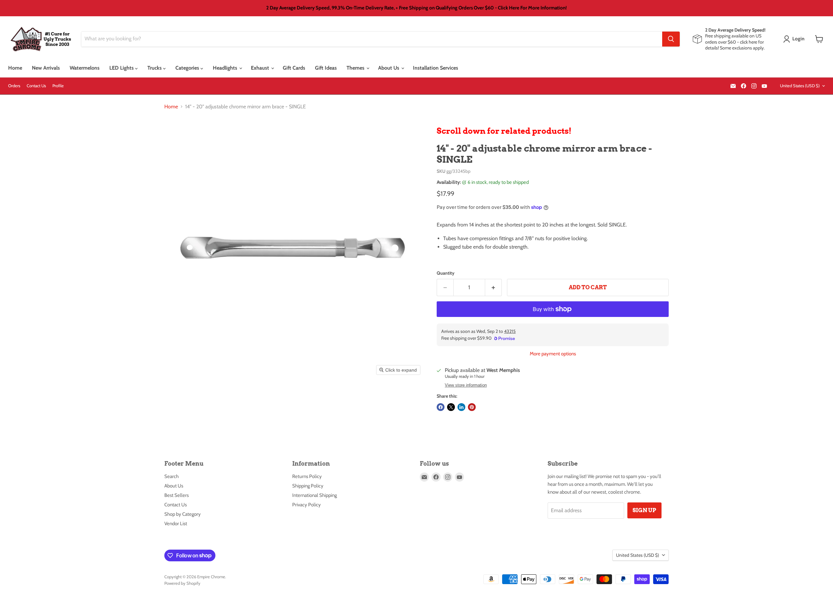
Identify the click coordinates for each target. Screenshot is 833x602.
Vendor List (175, 524)
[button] (795, 39)
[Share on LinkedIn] (461, 407)
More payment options (553, 354)
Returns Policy (307, 476)
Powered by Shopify (182, 583)
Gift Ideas (326, 68)
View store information (466, 385)
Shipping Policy (307, 486)
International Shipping (314, 495)
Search (171, 476)
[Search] (671, 39)
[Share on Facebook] (440, 407)
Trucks (155, 68)
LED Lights (122, 68)
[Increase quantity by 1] (493, 287)
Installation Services (435, 68)
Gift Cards (294, 68)
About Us (389, 68)
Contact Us (36, 85)
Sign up (644, 510)
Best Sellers (176, 495)
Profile (58, 85)
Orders (14, 85)
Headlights (226, 68)
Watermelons (85, 68)
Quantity (446, 273)
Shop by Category (182, 514)
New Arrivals (46, 68)
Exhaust (260, 68)
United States (800, 85)
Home (15, 68)
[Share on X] (451, 407)
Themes (356, 68)
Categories (187, 68)
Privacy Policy (306, 505)
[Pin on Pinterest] (472, 407)
